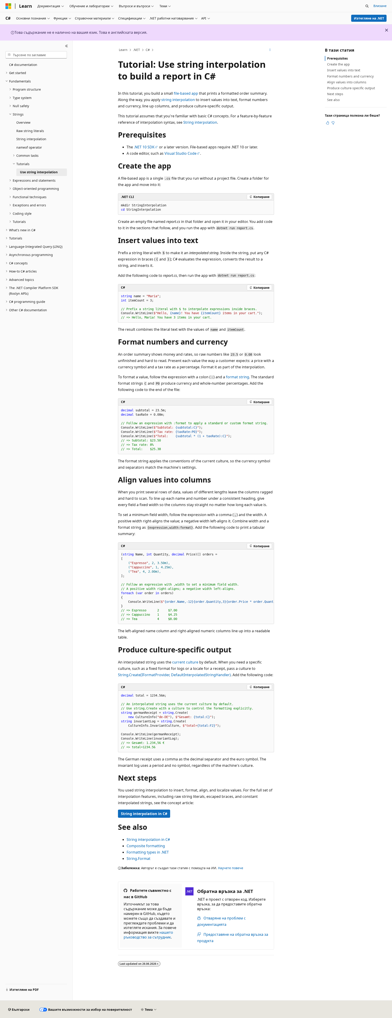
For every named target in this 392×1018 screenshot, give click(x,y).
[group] (196, 587)
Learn (123, 50)
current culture (185, 662)
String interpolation (200, 122)
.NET (136, 50)
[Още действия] (270, 50)
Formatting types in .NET (148, 852)
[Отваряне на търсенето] (367, 6)
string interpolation (178, 99)
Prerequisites (337, 58)
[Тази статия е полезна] (327, 122)
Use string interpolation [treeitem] (39, 172)
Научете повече (230, 868)
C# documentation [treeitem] (23, 65)
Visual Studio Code (180, 153)
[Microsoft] (8, 6)
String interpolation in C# (144, 813)
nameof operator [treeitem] (29, 147)
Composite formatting (146, 845)
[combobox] (36, 54)
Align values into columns (346, 82)
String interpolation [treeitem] (31, 139)
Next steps (335, 94)
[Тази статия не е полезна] (333, 122)
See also (333, 100)
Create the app (338, 64)
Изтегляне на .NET (369, 18)
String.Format (138, 858)
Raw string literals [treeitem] (30, 131)
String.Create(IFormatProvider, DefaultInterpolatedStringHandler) (174, 674)
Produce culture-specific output (351, 88)
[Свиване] (67, 46)
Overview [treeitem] (23, 122)
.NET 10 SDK (144, 147)
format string (237, 376)
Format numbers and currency (350, 76)
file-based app (186, 93)
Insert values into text (343, 70)
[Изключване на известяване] (386, 30)
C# (148, 50)
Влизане (380, 6)
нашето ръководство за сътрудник (148, 935)
